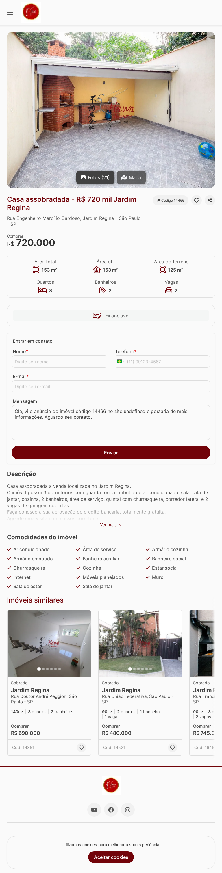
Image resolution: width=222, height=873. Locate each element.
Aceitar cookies (111, 857)
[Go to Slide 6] (59, 669)
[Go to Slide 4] (51, 669)
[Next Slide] (210, 110)
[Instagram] (128, 810)
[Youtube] (94, 810)
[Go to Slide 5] (55, 669)
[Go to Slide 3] (47, 669)
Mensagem (25, 401)
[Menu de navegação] (10, 12)
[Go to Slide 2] (43, 669)
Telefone (125, 351)
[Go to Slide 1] (39, 669)
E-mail (21, 376)
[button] (111, 110)
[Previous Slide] (12, 110)
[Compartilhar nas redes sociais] (210, 200)
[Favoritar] (196, 200)
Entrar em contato (33, 341)
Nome (20, 351)
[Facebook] (111, 810)
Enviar (111, 452)
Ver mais (108, 524)
